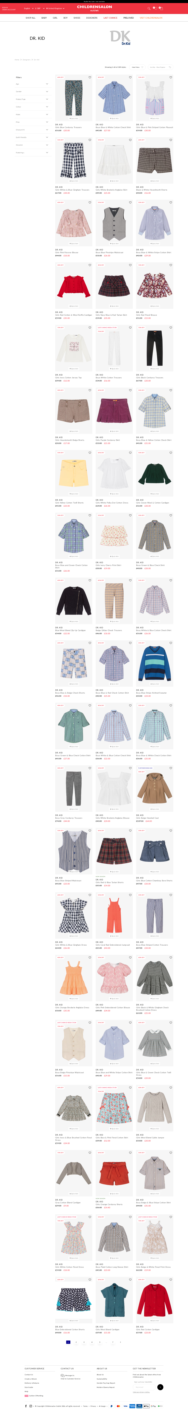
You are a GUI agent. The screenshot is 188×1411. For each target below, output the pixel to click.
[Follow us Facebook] (26, 1407)
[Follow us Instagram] (30, 1407)
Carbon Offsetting (34, 1396)
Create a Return (31, 1379)
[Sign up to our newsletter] (160, 1387)
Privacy (93, 1406)
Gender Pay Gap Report (106, 1383)
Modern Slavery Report (106, 1387)
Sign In (5, 7)
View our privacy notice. (141, 1392)
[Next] (120, 1342)
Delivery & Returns (32, 1383)
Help (26, 1391)
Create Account (9, 9)
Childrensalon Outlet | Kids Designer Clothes (94, 8)
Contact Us (29, 1374)
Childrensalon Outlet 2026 (55, 1406)
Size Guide (29, 1387)
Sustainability (102, 1379)
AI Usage (102, 1406)
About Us (100, 1374)
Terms (85, 1406)
